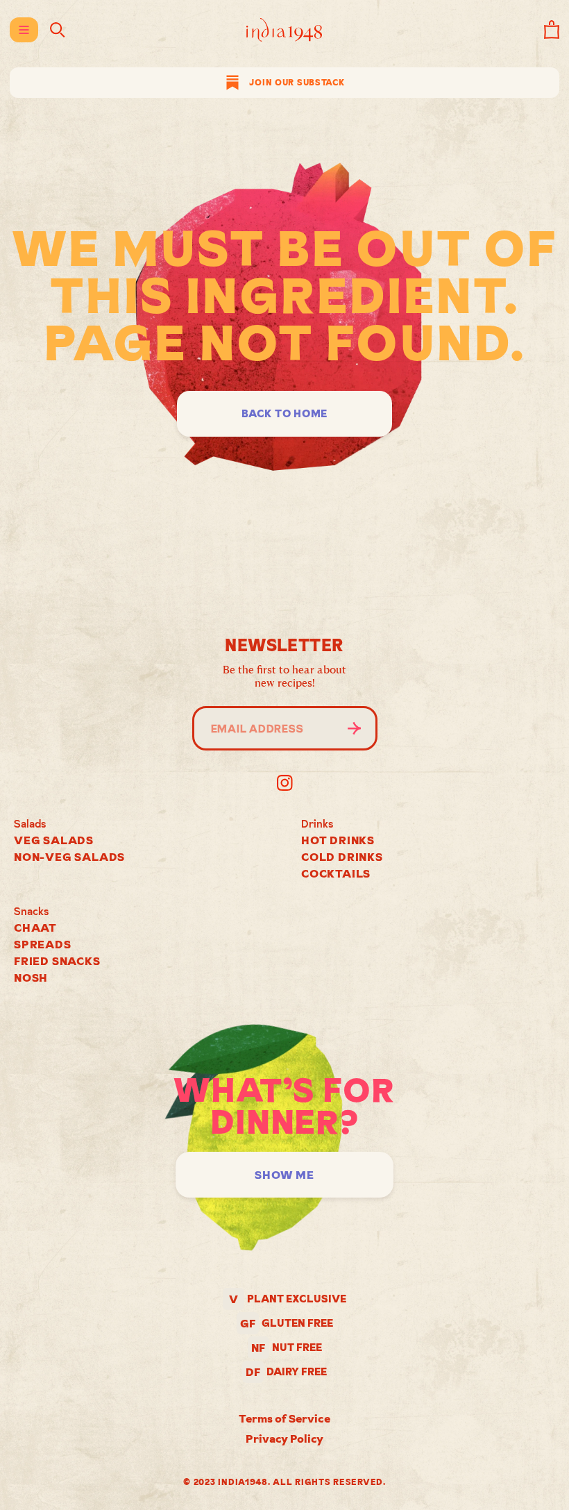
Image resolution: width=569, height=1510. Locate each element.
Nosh (31, 977)
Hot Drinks (338, 840)
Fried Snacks (57, 960)
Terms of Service (284, 1418)
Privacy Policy (284, 1438)
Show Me (284, 1174)
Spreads (42, 944)
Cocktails (336, 873)
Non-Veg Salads (69, 856)
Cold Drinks (342, 856)
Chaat (35, 927)
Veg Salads (54, 840)
